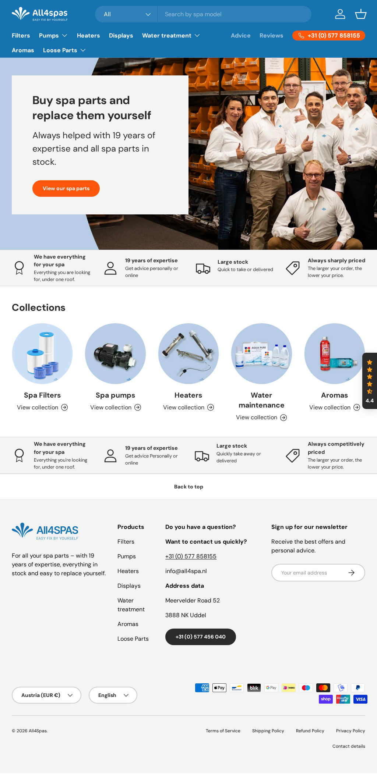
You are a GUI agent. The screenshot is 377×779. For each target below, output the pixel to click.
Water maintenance (262, 400)
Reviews (271, 35)
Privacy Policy (350, 731)
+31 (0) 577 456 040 (201, 636)
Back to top (188, 486)
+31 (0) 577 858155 (190, 556)
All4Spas (38, 731)
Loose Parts (133, 639)
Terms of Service (223, 731)
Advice (241, 35)
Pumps (126, 556)
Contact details (348, 746)
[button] (361, 14)
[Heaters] (188, 353)
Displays (121, 35)
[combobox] (203, 14)
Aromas (23, 50)
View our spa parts (66, 188)
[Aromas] (334, 353)
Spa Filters (42, 395)
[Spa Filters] (42, 353)
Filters (21, 35)
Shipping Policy (268, 731)
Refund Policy (310, 731)
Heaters (88, 35)
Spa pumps (115, 395)
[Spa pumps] (115, 353)
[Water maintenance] (261, 353)
